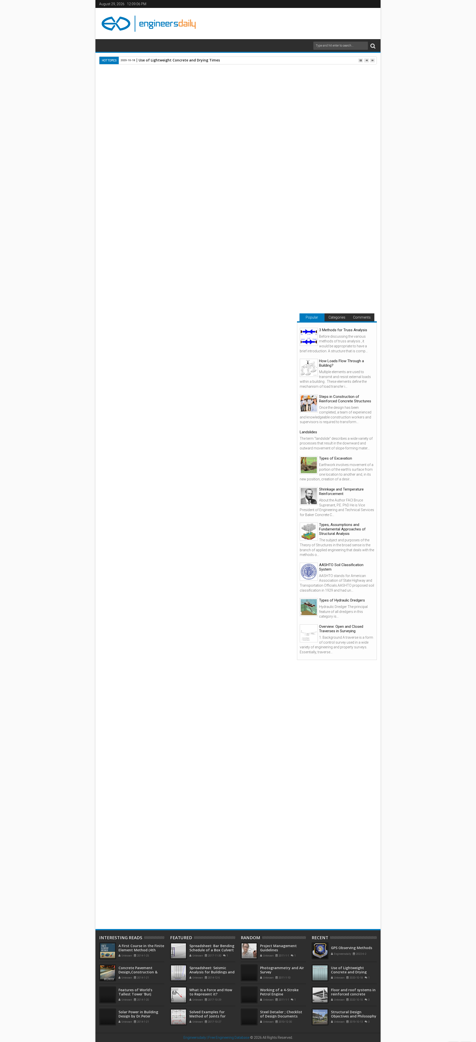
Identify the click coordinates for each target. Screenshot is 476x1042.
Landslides (308, 432)
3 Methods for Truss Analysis (343, 330)
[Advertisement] (288, 23)
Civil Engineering (128, 728)
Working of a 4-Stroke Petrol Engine (279, 991)
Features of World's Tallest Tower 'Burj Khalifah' (135, 994)
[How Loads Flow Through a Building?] (309, 368)
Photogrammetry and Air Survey (282, 969)
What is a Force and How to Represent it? (210, 991)
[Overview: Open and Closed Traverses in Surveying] (309, 633)
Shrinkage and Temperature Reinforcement (341, 491)
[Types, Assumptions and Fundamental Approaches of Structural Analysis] (309, 531)
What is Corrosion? (244, 881)
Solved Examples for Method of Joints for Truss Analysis (207, 1016)
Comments (362, 317)
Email (274, 95)
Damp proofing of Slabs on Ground (126, 883)
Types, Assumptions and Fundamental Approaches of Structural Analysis (342, 529)
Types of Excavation (335, 458)
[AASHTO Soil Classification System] (309, 572)
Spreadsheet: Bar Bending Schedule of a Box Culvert (211, 947)
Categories (336, 317)
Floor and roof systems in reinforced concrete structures (353, 994)
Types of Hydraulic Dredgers (342, 600)
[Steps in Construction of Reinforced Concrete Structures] (309, 403)
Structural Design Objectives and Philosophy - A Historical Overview (353, 1016)
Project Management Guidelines (278, 947)
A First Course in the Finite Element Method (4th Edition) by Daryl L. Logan (141, 950)
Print (257, 95)
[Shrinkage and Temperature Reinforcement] (309, 496)
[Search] (373, 46)
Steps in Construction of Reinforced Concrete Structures (345, 398)
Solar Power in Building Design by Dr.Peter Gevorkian (138, 1016)
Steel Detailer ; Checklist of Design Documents (281, 1014)
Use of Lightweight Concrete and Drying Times (179, 60)
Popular (312, 317)
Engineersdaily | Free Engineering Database (216, 1038)
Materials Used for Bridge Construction (188, 883)
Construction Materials (162, 728)
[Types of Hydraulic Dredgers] (309, 607)
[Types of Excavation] (309, 465)
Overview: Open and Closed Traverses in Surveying (341, 628)
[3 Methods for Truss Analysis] (309, 337)
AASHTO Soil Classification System (341, 567)
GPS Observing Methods (351, 947)
